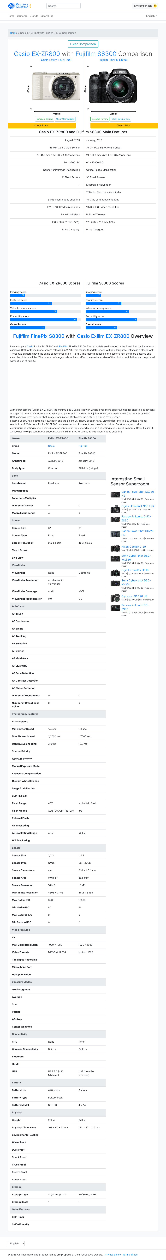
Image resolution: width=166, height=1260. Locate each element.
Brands (34, 15)
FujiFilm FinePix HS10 (134, 570)
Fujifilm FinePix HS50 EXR (137, 506)
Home (11, 15)
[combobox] (63, 6)
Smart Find (47, 15)
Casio (30, 346)
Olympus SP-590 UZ (134, 596)
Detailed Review (45, 119)
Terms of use (130, 1254)
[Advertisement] (83, 257)
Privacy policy (113, 1254)
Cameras (22, 15)
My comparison (145, 5)
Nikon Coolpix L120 (133, 546)
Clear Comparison (83, 44)
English (150, 15)
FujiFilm (63, 346)
